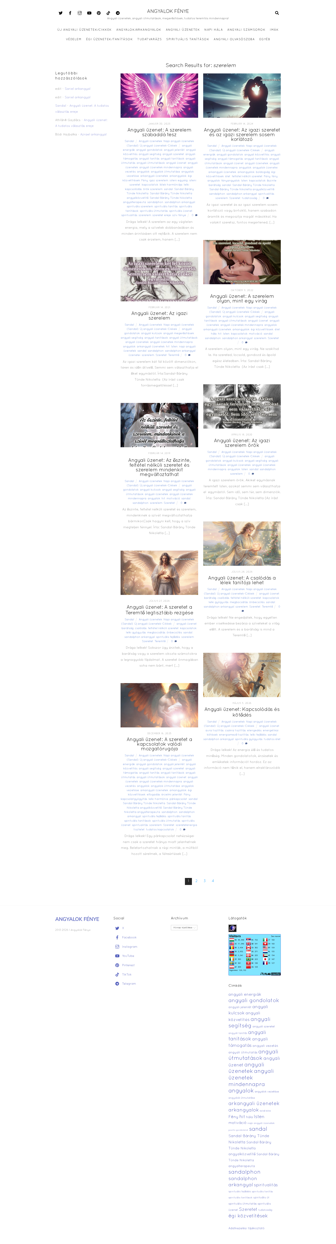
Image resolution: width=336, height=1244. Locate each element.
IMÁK (274, 30)
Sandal (129, 141)
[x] (61, 13)
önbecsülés (257, 602)
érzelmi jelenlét (171, 794)
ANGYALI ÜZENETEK (183, 30)
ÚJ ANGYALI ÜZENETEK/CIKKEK (84, 30)
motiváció (255, 334)
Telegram (128, 983)
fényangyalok (230, 181)
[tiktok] (108, 13)
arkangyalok (178, 176)
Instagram (129, 947)
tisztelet (139, 829)
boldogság (263, 172)
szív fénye (179, 215)
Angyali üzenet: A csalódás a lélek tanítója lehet (242, 580)
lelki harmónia (158, 799)
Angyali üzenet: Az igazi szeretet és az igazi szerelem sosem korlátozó (242, 135)
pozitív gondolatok (238, 1130)
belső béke (265, 1111)
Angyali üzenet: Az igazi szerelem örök (242, 443)
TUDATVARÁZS (149, 39)
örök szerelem (153, 189)
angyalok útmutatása (165, 172)
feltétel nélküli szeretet (247, 176)
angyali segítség (150, 154)
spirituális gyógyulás (248, 739)
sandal (168, 189)
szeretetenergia (186, 825)
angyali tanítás (149, 159)
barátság (210, 598)
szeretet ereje (161, 215)
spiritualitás (129, 215)
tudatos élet (272, 739)
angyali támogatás (230, 159)
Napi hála (213, 30)
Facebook (129, 937)
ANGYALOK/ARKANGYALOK (138, 30)
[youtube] (89, 13)
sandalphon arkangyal (180, 202)
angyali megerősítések (178, 333)
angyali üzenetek (256, 163)
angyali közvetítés (256, 154)
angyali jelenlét (174, 150)
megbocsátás (239, 602)
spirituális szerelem (140, 206)
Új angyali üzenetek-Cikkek (158, 146)
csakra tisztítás (235, 730)
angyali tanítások (172, 159)
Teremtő (173, 355)
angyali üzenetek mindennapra (160, 167)
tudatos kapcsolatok (160, 829)
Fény (144, 180)
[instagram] (80, 13)
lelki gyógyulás (218, 602)
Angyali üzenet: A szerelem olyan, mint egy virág (242, 298)
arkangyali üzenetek (154, 176)
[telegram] (118, 13)
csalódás (223, 598)
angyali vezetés (265, 1045)
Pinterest (128, 965)
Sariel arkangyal (77, 89)
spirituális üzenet (180, 211)
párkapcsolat (178, 799)
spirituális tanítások (137, 821)
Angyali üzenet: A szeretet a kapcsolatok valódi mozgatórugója (159, 744)
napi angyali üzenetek (261, 1123)
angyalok (143, 172)
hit (220, 334)
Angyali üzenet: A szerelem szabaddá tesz (159, 132)
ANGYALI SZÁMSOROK (246, 30)
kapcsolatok (150, 185)
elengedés (254, 730)
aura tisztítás (215, 730)
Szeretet (235, 198)
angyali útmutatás (242, 1052)
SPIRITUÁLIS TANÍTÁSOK (187, 39)
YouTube (127, 956)
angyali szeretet (173, 154)
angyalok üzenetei (265, 168)
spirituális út (261, 1198)
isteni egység (179, 180)
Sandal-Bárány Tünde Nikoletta (253, 185)
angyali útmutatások (151, 163)
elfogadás (153, 794)
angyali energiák (244, 994)
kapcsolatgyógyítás (134, 799)
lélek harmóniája (171, 185)
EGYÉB (264, 39)
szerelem (145, 215)
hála (214, 334)
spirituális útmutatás (154, 211)
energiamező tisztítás (234, 735)
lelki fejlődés (258, 735)
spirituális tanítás (166, 206)
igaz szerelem (158, 180)
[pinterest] (99, 13)
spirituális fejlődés (168, 637)
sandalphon (155, 202)
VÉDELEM (74, 39)
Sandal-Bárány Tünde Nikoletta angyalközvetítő (241, 189)
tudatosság (249, 198)
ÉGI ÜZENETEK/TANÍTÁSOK (109, 39)
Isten (244, 181)
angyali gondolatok (149, 150)
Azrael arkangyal (93, 134)
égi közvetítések (262, 329)
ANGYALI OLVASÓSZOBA (234, 39)
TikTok (126, 974)
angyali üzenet (176, 163)
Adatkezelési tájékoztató (246, 1228)
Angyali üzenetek (150, 141)
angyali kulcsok (233, 316)
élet (227, 176)
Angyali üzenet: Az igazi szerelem (159, 316)
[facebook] (70, 13)
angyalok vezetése (267, 1092)
